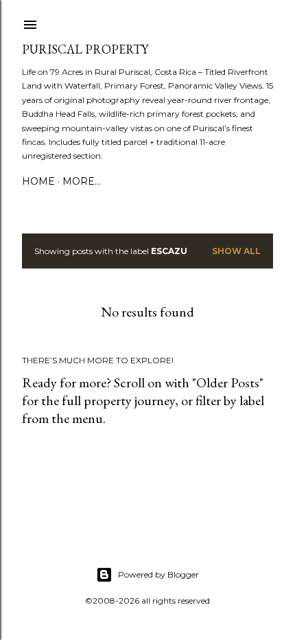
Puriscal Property (85, 49)
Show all (236, 251)
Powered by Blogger (158, 574)
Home (38, 181)
